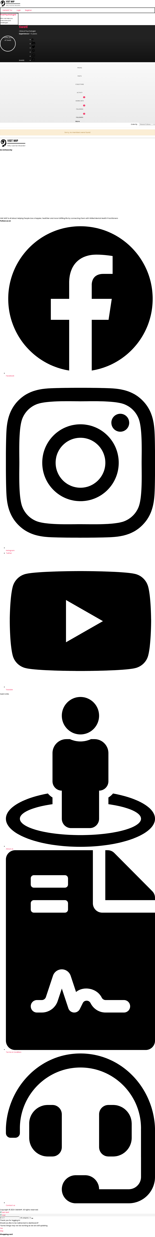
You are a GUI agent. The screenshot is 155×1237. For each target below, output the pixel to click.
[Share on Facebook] (32, 39)
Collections (79, 84)
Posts (80, 76)
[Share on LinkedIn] (33, 43)
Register (28, 10)
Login (19, 10)
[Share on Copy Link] (33, 60)
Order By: (134, 124)
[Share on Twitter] (33, 48)
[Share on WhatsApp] (33, 56)
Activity (79, 92)
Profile (79, 68)
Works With (80, 99)
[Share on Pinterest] (33, 52)
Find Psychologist (8, 14)
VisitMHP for (7, 10)
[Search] (32, 1218)
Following (80, 107)
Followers (80, 115)
